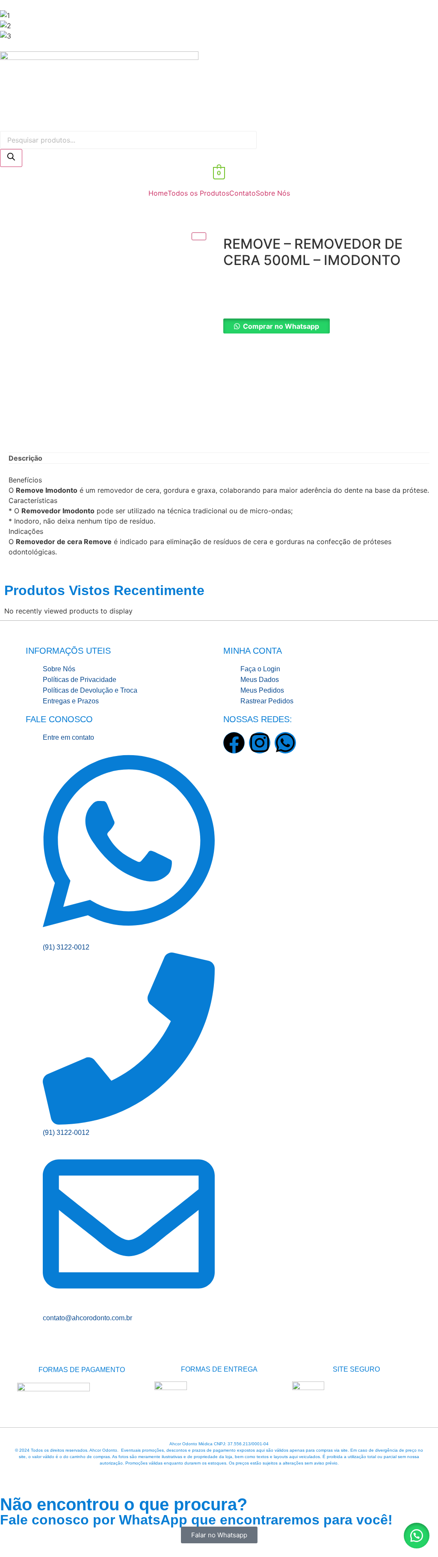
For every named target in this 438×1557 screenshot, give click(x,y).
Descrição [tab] (25, 458)
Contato (242, 193)
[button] (326, 326)
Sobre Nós (273, 193)
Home (158, 193)
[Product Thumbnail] (199, 236)
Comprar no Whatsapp (281, 326)
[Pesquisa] (11, 158)
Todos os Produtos (198, 193)
